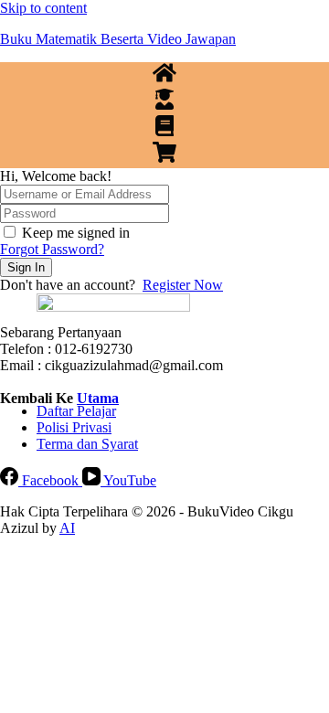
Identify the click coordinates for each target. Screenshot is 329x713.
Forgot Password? (52, 249)
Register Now (183, 285)
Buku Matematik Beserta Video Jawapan (118, 39)
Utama (98, 398)
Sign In (26, 267)
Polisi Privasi (74, 427)
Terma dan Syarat (87, 444)
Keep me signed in (76, 232)
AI (67, 528)
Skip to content (43, 8)
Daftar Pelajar (76, 411)
